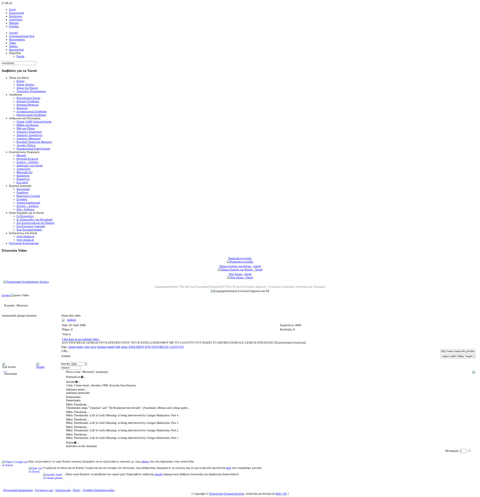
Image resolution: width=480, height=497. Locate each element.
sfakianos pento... (76, 389)
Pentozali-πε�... (76, 376)
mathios (71, 319)
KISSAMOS (136, 346)
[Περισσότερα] (283, 342)
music (124, 346)
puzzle (158, 474)
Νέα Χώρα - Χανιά (240, 274)
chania (72, 346)
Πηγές (76, 490)
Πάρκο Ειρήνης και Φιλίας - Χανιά (240, 266)
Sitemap (14, 23)
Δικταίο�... (73, 381)
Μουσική (22, 305)
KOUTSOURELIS (156, 346)
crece (93, 346)
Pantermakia (73, 397)
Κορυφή (9, 305)
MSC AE (281, 493)
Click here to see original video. (80, 339)
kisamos (101, 346)
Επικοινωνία (16, 12)
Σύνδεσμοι (15, 16)
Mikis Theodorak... (77, 404)
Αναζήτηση (15, 19)
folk (118, 346)
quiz (228, 467)
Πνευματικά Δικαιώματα (18, 490)
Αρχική (6, 295)
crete (86, 346)
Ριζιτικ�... (72, 442)
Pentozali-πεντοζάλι (240, 258)
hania (79, 346)
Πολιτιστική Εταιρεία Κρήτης (226, 493)
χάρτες (145, 461)
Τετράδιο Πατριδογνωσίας (98, 490)
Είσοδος (14, 26)
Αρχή (12, 9)
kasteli (111, 346)
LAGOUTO (176, 346)
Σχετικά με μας (44, 490)
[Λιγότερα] (299, 342)
